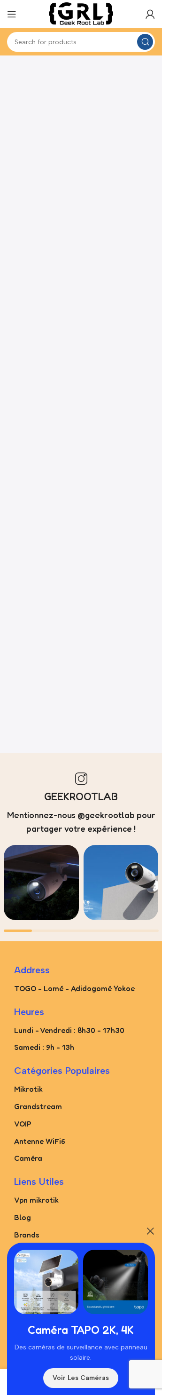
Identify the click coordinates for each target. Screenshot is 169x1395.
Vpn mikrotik (36, 1200)
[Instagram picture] (41, 882)
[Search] (145, 42)
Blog (22, 1217)
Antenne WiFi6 (39, 1141)
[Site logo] (81, 13)
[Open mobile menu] (11, 14)
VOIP (22, 1123)
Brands (26, 1234)
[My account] (150, 14)
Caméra (28, 1158)
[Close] (150, 1231)
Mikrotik (28, 1089)
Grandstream (38, 1106)
